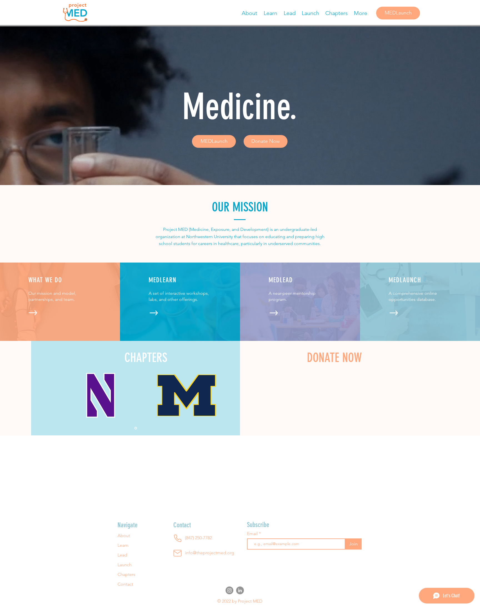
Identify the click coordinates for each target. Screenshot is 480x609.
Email (253, 533)
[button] (266, 141)
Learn (123, 545)
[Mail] (177, 553)
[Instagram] (229, 590)
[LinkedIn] (240, 590)
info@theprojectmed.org (209, 552)
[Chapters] (135, 428)
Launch (125, 564)
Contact (125, 584)
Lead (122, 555)
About (124, 535)
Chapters (126, 574)
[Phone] (177, 538)
